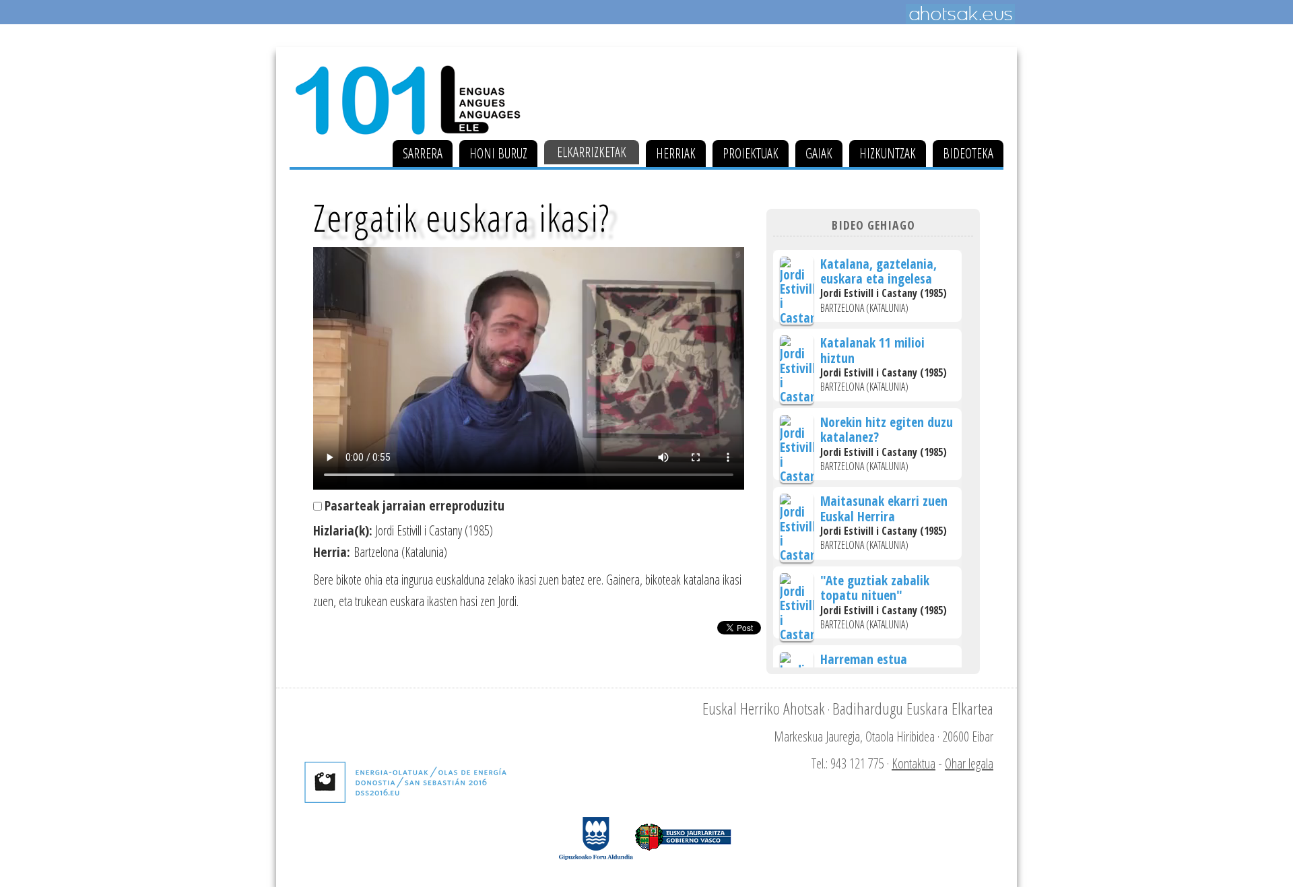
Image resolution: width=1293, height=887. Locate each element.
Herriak (676, 153)
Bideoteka (968, 153)
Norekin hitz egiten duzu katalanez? (886, 429)
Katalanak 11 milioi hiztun (872, 349)
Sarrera (422, 153)
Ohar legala (969, 763)
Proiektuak (750, 153)
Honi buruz (498, 153)
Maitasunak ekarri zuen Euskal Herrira (884, 508)
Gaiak (818, 153)
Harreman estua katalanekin (863, 666)
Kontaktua (913, 763)
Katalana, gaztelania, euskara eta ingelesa (878, 271)
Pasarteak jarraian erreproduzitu (414, 505)
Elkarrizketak (591, 152)
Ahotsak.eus (960, 14)
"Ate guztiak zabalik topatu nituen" (874, 587)
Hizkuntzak (887, 153)
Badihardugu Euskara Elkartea (912, 708)
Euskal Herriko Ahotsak (763, 708)
